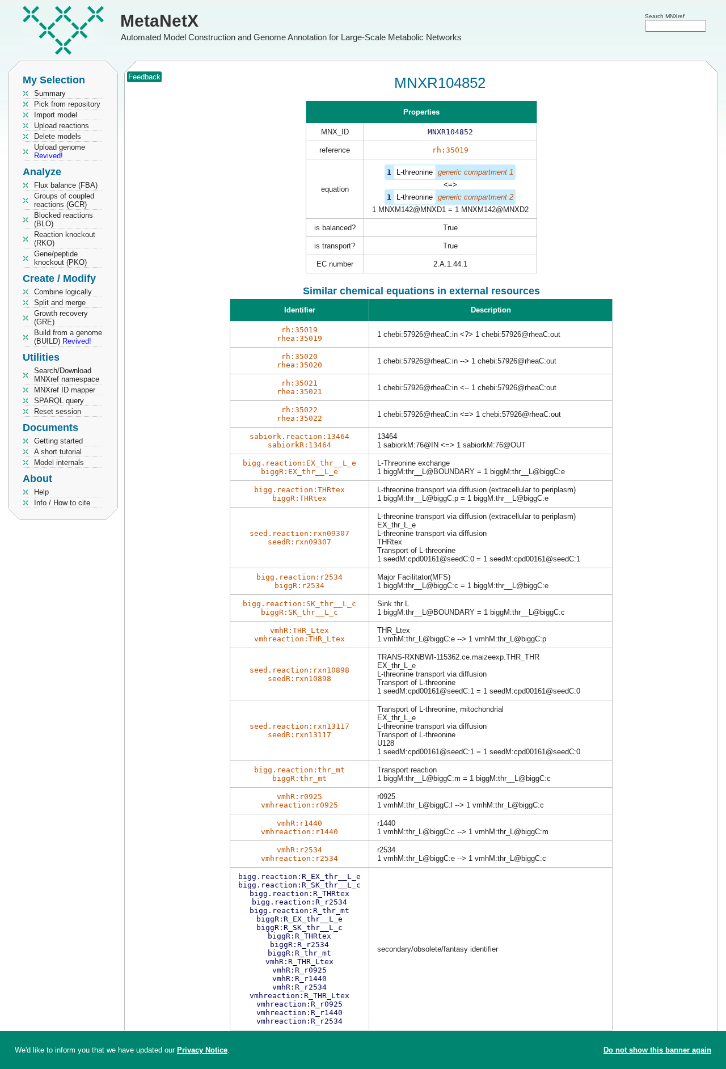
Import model (55, 115)
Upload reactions (61, 125)
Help (41, 492)
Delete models (57, 136)
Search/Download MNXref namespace (66, 374)
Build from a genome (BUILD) (68, 336)
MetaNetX (159, 20)
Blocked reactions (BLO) (63, 219)
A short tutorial (58, 451)
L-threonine (414, 172)
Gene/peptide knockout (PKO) (60, 258)
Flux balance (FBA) (66, 185)
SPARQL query (59, 400)
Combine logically (63, 292)
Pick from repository (67, 104)
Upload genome (59, 151)
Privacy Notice (202, 1050)
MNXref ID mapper (64, 390)
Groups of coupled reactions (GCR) (64, 200)
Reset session (57, 411)
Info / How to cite (62, 502)
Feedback (144, 77)
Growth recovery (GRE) (61, 317)
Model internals (59, 462)
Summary (50, 93)
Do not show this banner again (657, 1050)
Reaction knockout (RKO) (64, 238)
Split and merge (60, 302)
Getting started (58, 441)
